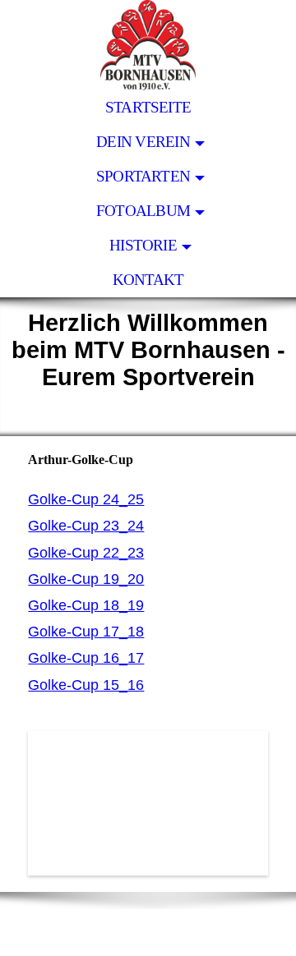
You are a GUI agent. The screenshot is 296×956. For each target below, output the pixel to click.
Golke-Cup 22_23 (86, 553)
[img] (148, 45)
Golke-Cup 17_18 (86, 631)
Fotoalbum (143, 210)
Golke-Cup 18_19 (86, 605)
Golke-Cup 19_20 (86, 579)
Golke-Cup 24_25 (86, 499)
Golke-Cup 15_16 (86, 685)
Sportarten (143, 176)
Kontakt (148, 279)
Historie (143, 245)
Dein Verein (143, 141)
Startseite (148, 107)
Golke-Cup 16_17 (86, 658)
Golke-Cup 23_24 (86, 525)
